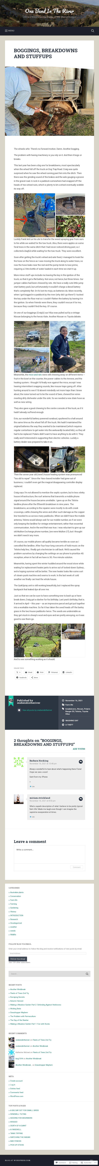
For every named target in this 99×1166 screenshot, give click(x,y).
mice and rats (35, 374)
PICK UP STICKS (17, 1145)
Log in (12, 1085)
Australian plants (17, 892)
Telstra (78, 711)
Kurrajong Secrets (17, 997)
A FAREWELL (15, 1129)
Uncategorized (16, 923)
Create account (16, 1081)
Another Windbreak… (24, 1065)
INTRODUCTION (16, 915)
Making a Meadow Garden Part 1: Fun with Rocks (30, 1024)
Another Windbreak (17, 989)
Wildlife (13, 935)
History (13, 912)
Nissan (80, 709)
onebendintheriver (23, 1040)
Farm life (69, 705)
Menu (11, 30)
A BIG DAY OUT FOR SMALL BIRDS (24, 1110)
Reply (81, 762)
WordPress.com (16, 1096)
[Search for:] (49, 974)
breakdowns (70, 709)
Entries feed (15, 1089)
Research (14, 919)
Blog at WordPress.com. (18, 1160)
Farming (13, 904)
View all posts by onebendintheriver (37, 710)
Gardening (14, 908)
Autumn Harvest (16, 1001)
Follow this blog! (18, 959)
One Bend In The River (49, 11)
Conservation (15, 896)
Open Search (92, 31)
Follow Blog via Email (20, 944)
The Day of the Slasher (19, 1020)
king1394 (19, 1059)
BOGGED (13, 1122)
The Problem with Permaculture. (23, 1016)
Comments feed (16, 1092)
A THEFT (69, 725)
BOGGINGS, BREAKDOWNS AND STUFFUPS (46, 53)
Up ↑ (92, 1160)
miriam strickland (40, 797)
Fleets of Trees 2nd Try (19, 993)
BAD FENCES (15, 1141)
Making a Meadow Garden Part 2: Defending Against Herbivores (35, 1005)
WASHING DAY (71, 721)
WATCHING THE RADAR (20, 1137)
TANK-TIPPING (16, 1133)
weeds (13, 931)
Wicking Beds (15, 1009)
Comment (77, 867)
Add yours (79, 749)
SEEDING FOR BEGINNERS (21, 1118)
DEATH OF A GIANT (18, 1126)
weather (13, 927)
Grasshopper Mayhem (19, 1012)
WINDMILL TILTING (18, 1114)
